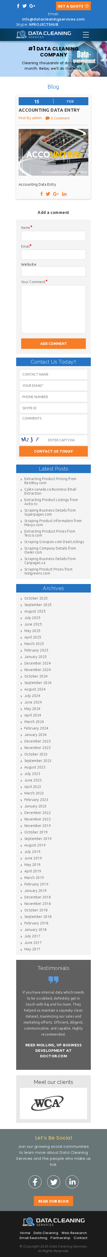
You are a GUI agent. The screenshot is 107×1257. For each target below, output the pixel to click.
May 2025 (32, 631)
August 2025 (35, 611)
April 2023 (32, 787)
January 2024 (35, 735)
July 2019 (32, 852)
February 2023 (36, 800)
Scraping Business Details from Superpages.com (50, 512)
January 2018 (35, 930)
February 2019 (36, 884)
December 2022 (37, 813)
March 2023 (34, 793)
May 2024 (32, 709)
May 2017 (32, 949)
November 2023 (37, 748)
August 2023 (35, 767)
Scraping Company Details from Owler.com (50, 550)
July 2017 (32, 936)
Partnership (60, 1238)
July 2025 (32, 618)
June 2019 (33, 858)
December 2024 (37, 663)
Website (28, 264)
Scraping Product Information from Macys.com (53, 523)
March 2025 (34, 644)
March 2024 (34, 722)
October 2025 (36, 598)
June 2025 (33, 624)
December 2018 (37, 897)
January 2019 (35, 891)
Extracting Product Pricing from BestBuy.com (50, 481)
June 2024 (33, 702)
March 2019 (34, 878)
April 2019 (32, 871)
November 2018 (37, 904)
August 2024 (35, 689)
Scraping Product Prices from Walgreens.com (48, 571)
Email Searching (34, 1238)
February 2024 (36, 728)
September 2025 (38, 605)
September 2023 (38, 761)
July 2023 (32, 774)
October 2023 (36, 754)
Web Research (74, 1233)
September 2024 (38, 683)
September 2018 (38, 917)
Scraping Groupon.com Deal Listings (54, 542)
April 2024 (32, 715)
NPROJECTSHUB (43, 24)
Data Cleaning (46, 1233)
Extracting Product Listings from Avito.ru (51, 502)
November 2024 (37, 670)
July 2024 (32, 696)
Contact (80, 1238)
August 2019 (35, 845)
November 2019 (37, 826)
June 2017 (33, 943)
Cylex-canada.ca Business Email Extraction (50, 491)
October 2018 (36, 910)
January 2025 (35, 657)
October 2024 (36, 676)
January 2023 (35, 806)
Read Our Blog (53, 1201)
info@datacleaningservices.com (53, 19)
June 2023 (33, 780)
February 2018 (36, 923)
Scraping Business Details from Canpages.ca (50, 561)
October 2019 (36, 832)
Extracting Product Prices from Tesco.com (49, 533)
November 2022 (37, 819)
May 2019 (32, 865)
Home (25, 1233)
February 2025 (36, 650)
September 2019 (38, 839)
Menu (86, 35)
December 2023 (37, 741)
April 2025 (32, 637)
